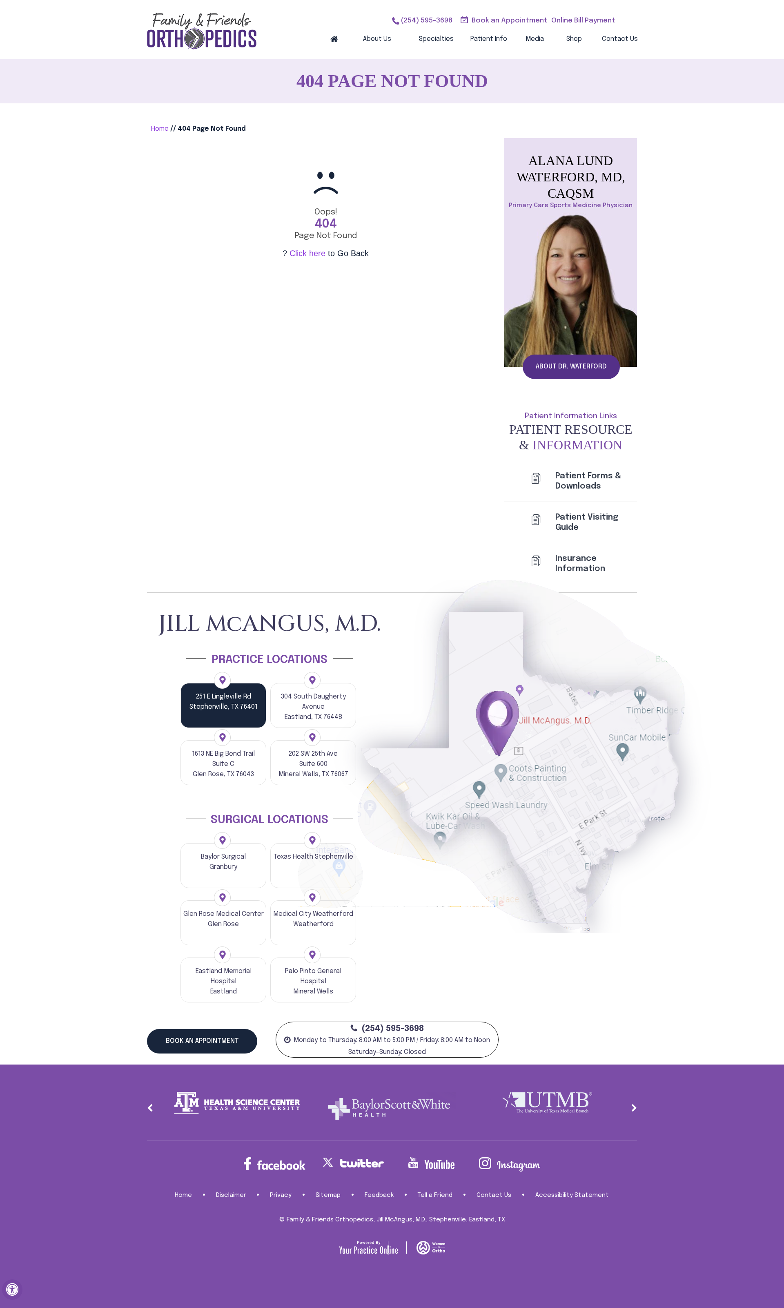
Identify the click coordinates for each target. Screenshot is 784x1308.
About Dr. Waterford (571, 366)
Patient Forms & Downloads (588, 481)
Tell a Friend (434, 1195)
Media (535, 39)
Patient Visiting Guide (586, 522)
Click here (307, 253)
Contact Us (620, 39)
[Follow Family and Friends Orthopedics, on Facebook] (274, 1163)
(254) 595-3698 (426, 20)
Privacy (281, 1195)
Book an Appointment (510, 20)
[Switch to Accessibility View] (12, 1289)
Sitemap (328, 1195)
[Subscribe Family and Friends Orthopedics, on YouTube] (431, 1163)
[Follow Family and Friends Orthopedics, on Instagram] (509, 1164)
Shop (574, 39)
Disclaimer (231, 1195)
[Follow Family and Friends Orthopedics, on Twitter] (353, 1162)
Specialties (436, 39)
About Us (377, 39)
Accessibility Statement (572, 1195)
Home (334, 39)
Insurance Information (580, 563)
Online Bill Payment (583, 20)
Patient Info (488, 39)
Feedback (379, 1195)
